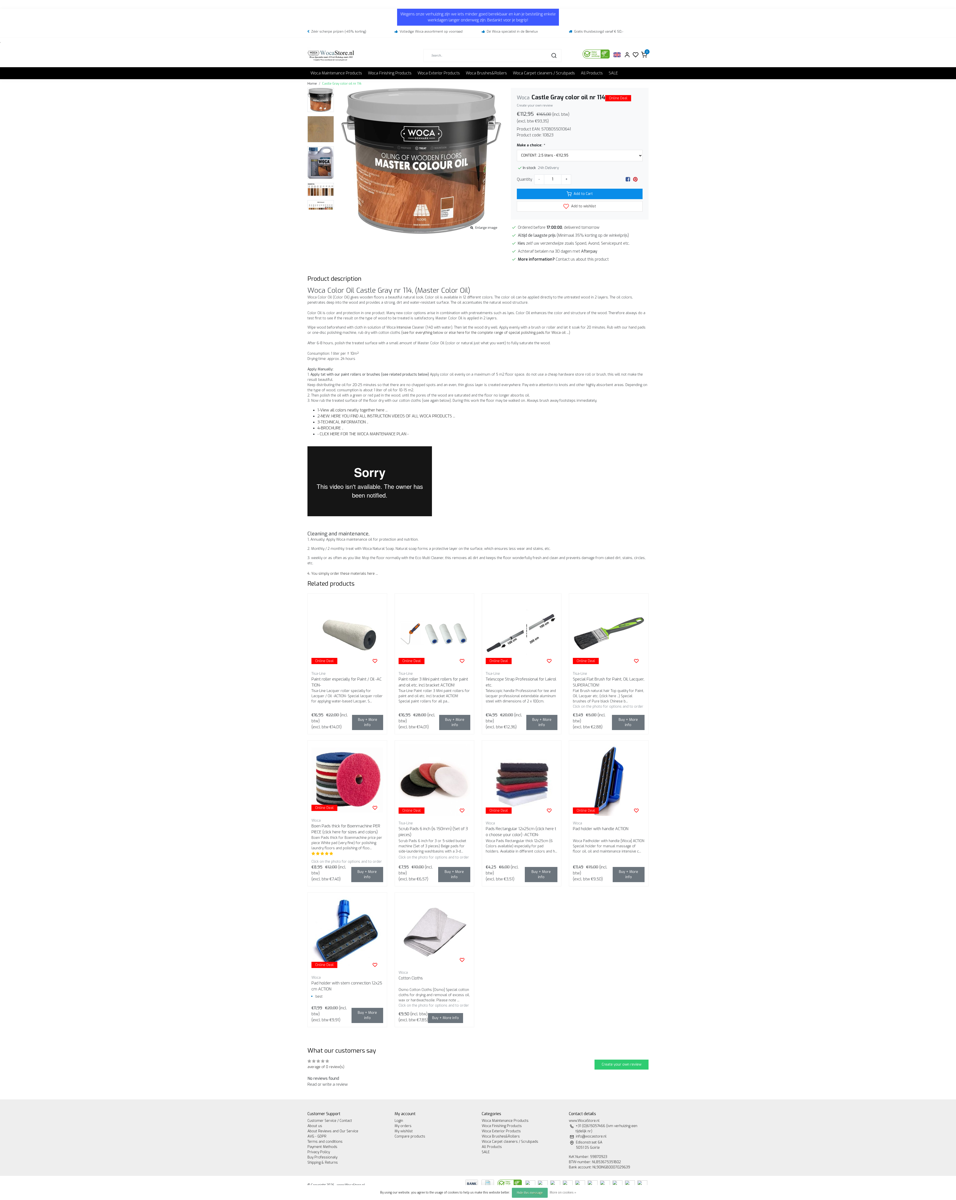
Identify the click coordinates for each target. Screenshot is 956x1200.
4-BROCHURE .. (330, 428)
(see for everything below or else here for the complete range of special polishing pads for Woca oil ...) (485, 332)
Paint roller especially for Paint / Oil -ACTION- (346, 682)
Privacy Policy (318, 1152)
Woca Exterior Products (439, 73)
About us (314, 1126)
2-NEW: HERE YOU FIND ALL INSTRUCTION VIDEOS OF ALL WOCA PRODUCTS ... (386, 416)
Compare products (410, 1136)
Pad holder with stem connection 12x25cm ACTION (346, 986)
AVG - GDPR (316, 1136)
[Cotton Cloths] (434, 932)
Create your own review (535, 105)
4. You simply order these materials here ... (342, 573)
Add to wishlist (583, 206)
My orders (403, 1126)
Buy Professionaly (322, 1157)
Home (312, 83)
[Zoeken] (554, 55)
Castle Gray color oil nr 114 (341, 83)
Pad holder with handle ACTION (600, 828)
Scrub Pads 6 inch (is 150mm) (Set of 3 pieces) (433, 831)
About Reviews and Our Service (332, 1131)
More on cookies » (563, 1193)
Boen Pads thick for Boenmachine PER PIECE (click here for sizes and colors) (345, 829)
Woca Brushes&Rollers (486, 73)
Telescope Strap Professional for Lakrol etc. (521, 682)
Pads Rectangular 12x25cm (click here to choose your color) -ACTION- (521, 831)
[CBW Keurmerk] (510, 1183)
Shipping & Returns (322, 1162)
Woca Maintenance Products (336, 73)
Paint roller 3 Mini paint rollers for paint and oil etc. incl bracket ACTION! (433, 682)
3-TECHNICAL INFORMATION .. (342, 422)
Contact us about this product (582, 259)
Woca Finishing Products (390, 73)
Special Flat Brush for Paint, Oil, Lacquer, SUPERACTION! (608, 682)
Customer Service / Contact (329, 1120)
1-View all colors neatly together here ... (352, 410)
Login (399, 1120)
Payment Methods (322, 1146)
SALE (613, 73)
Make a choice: (531, 145)
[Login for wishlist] (374, 660)
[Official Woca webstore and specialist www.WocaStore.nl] (330, 55)
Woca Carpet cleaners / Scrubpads (544, 73)
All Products (592, 73)
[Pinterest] (635, 179)
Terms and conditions (325, 1141)
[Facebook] (628, 179)
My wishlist (404, 1131)
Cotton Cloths (411, 978)
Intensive (404, 327)
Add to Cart (583, 193)
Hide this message (530, 1193)
